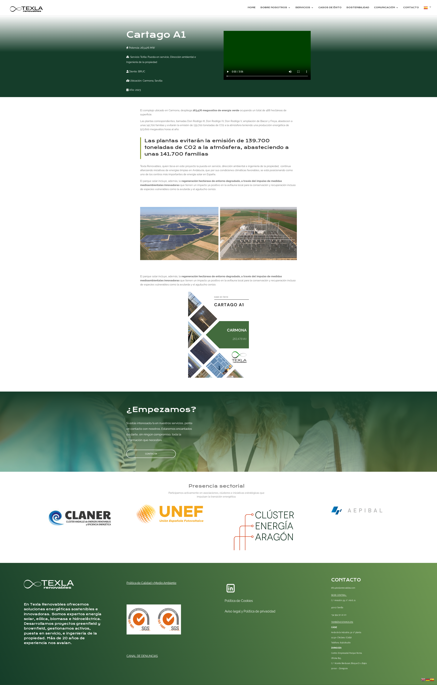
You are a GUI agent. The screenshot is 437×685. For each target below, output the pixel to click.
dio (161, 583)
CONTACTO (411, 7)
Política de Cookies (239, 601)
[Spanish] (428, 10)
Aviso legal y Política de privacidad (250, 611)
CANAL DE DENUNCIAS (142, 656)
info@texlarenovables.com (343, 588)
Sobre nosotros (273, 7)
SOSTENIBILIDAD (357, 7)
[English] (423, 679)
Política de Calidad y (140, 583)
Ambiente (169, 583)
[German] (428, 679)
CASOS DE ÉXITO (330, 7)
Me (156, 583)
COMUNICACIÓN (384, 7)
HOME (252, 7)
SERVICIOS (302, 7)
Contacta (151, 453)
